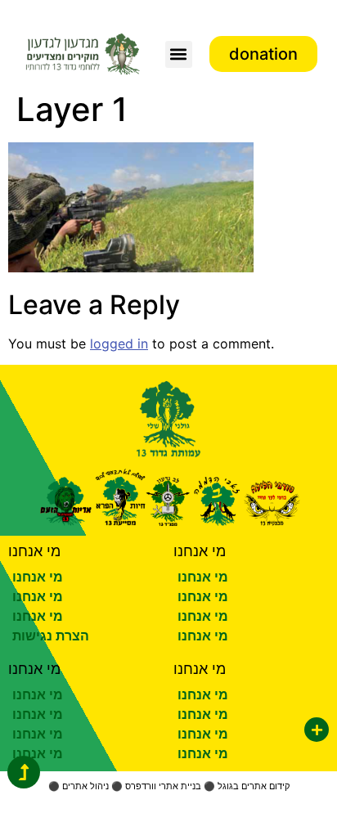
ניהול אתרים (85, 786)
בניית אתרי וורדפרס (163, 786)
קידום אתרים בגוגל (254, 786)
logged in (119, 343)
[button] (178, 54)
